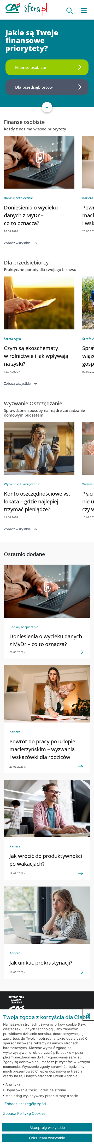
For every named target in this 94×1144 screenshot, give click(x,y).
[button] (89, 1014)
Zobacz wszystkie (17, 242)
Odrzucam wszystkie (47, 1138)
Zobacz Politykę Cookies (24, 1113)
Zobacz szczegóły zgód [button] (25, 1104)
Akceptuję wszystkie (47, 1127)
